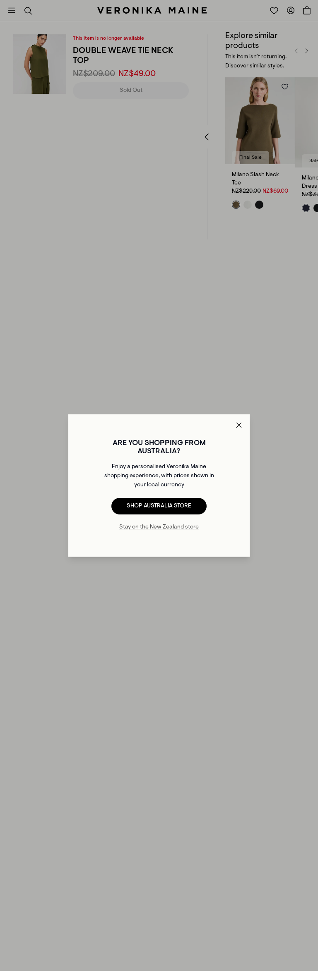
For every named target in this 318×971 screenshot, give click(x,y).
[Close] (239, 425)
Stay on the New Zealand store (159, 527)
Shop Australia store (159, 506)
